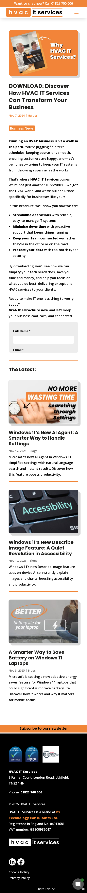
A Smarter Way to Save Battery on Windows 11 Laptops (36, 658)
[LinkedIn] (12, 864)
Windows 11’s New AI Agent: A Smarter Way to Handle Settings (43, 438)
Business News (21, 128)
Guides (32, 115)
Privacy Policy (19, 878)
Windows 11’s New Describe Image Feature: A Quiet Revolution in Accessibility (41, 548)
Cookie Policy (19, 872)
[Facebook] (20, 864)
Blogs (33, 451)
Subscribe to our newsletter (44, 728)
